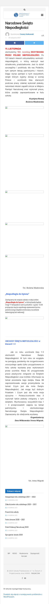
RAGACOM (35, 573)
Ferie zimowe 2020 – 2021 (15, 520)
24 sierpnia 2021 (14, 38)
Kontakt (24, 556)
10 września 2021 (12, 500)
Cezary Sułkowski (27, 34)
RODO (14, 553)
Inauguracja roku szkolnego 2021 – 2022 (20, 497)
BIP (9, 553)
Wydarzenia (23, 553)
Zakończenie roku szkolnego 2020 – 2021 (21, 504)
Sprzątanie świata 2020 (14, 535)
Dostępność (34, 553)
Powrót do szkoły (11, 512)
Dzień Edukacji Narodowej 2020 (16, 527)
